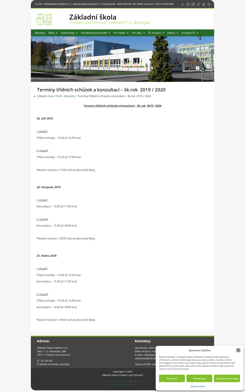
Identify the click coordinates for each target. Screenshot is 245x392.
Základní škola (92, 17)
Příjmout (172, 378)
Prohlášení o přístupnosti (122, 384)
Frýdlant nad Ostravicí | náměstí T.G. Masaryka (109, 22)
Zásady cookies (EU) (118, 381)
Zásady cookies (198, 386)
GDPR (135, 381)
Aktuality (40, 32)
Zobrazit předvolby (227, 378)
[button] (238, 350)
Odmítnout (199, 378)
